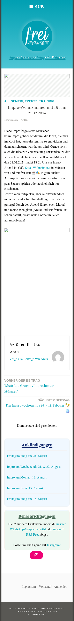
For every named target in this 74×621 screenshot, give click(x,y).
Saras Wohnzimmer (37, 167)
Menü (40, 6)
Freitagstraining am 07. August (27, 499)
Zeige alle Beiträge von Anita (29, 359)
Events (31, 101)
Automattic (36, 614)
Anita (24, 120)
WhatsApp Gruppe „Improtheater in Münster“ (31, 386)
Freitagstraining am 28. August (27, 456)
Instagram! (54, 545)
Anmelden (60, 586)
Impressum (29, 586)
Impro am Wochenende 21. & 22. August (34, 466)
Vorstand (45, 586)
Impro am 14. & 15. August (25, 488)
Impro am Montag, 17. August (26, 477)
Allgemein (13, 101)
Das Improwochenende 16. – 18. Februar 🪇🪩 (38, 406)
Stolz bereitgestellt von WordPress (35, 608)
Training (47, 101)
